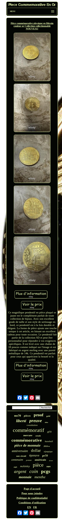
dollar (36, 450)
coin (33, 471)
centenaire (17, 459)
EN (29, 507)
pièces (27, 415)
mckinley (25, 466)
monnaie (25, 477)
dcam (51, 460)
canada (38, 436)
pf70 (49, 432)
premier (29, 460)
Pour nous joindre (32, 493)
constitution (32, 425)
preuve (35, 420)
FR (35, 507)
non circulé (21, 456)
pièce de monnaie (27, 445)
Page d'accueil (32, 488)
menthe (39, 477)
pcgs (45, 471)
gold (48, 416)
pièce (38, 465)
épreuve (34, 455)
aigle (15, 467)
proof (38, 415)
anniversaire (20, 451)
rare (48, 466)
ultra (46, 422)
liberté (21, 421)
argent (20, 471)
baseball (49, 441)
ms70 (17, 415)
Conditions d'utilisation (32, 502)
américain (40, 459)
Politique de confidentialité (32, 497)
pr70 (45, 455)
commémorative (26, 440)
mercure (27, 435)
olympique (48, 451)
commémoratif (28, 430)
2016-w (47, 446)
